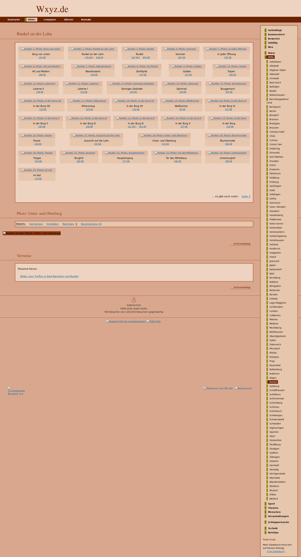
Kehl (271, 273)
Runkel (273, 382)
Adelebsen (275, 61)
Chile (272, 136)
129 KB (42, 109)
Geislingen (275, 186)
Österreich (275, 344)
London (273, 311)
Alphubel (274, 74)
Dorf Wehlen (276, 157)
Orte (271, 57)
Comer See (275, 144)
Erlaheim (274, 169)
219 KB (165, 144)
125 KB (188, 75)
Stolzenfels (275, 440)
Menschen (274, 512)
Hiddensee (275, 219)
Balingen (274, 86)
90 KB (182, 109)
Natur (271, 53)
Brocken (274, 127)
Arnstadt (274, 78)
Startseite (14, 19)
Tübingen (274, 457)
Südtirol (273, 453)
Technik (272, 528)
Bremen (273, 119)
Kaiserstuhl (275, 269)
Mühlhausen (276, 332)
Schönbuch (275, 411)
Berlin (272, 111)
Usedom (274, 461)
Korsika (273, 294)
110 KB (229, 126)
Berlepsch (275, 107)
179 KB (38, 178)
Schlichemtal (276, 398)
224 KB (227, 57)
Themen (273, 508)
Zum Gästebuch (276, 551)
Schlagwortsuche (278, 522)
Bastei (272, 91)
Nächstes (68, 224)
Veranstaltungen (278, 516)
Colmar (273, 140)
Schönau (274, 407)
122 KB (131, 126)
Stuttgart (274, 448)
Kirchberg (274, 277)
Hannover (274, 202)
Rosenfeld (274, 365)
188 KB (42, 75)
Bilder (32, 19)
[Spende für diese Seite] (126, 321)
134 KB (42, 57)
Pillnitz (273, 353)
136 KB (37, 144)
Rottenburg (275, 369)
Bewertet (274, 38)
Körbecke (274, 290)
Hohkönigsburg (277, 236)
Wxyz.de (52, 9)
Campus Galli (276, 132)
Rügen (273, 377)
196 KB (232, 75)
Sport (271, 503)
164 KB (97, 144)
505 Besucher (112, 312)
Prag (272, 361)
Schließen (53, 224)
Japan (272, 265)
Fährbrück (275, 173)
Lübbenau (275, 315)
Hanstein (274, 211)
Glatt (272, 190)
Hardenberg (276, 215)
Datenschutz (134, 305)
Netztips (273, 532)
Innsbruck (274, 248)
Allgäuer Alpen (277, 70)
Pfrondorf (274, 348)
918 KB (99, 57)
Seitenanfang (242, 243)
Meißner (274, 323)
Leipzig (273, 298)
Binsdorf (274, 115)
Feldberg (274, 177)
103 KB (89, 109)
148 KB (89, 126)
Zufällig (272, 43)
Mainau (273, 319)
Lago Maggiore (277, 303)
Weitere (273, 498)
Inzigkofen (275, 253)
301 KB (142, 126)
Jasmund (274, 261)
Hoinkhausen (276, 240)
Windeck (274, 486)
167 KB (135, 57)
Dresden (274, 161)
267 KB (181, 57)
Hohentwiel (275, 227)
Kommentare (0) (91, 224)
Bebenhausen (277, 95)
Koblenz (273, 282)
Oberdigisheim (277, 336)
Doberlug (274, 148)
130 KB (41, 126)
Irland (272, 257)
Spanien (274, 432)
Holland (273, 244)
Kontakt (86, 19)
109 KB (228, 92)
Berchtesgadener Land (278, 101)
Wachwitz (274, 478)
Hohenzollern (276, 232)
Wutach (273, 490)
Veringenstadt (277, 473)
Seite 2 (246, 196)
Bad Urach (275, 82)
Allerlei (68, 19)
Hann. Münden (277, 207)
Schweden (275, 423)
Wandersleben (277, 482)
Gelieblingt (275, 30)
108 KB (39, 92)
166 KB (80, 161)
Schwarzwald (276, 419)
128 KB (182, 92)
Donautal (274, 152)
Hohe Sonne (276, 223)
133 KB (83, 92)
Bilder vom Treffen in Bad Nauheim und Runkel (49, 276)
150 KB (133, 92)
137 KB (183, 126)
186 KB (228, 144)
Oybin (272, 340)
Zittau (272, 494)
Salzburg (274, 386)
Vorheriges (36, 224)
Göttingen (274, 194)
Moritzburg (275, 327)
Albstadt (274, 66)
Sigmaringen (276, 427)
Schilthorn (275, 394)
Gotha (272, 198)
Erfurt (272, 165)
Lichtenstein (276, 307)
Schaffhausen (277, 390)
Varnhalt (274, 465)
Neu (270, 47)
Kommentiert (276, 34)
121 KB (228, 109)
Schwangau (275, 415)
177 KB (126, 161)
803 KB (146, 57)
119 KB (135, 109)
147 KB (142, 75)
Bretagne (274, 123)
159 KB (94, 75)
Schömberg (275, 403)
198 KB (228, 161)
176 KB (88, 57)
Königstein (275, 286)
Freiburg (274, 182)
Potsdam (274, 357)
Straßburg (275, 444)
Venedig (274, 469)
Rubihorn (274, 373)
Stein (272, 436)
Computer (50, 19)
